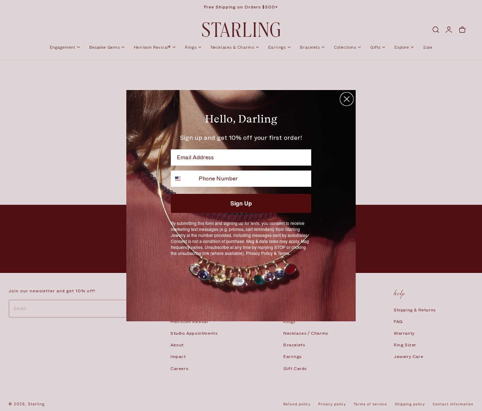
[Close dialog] (347, 99)
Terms (283, 253)
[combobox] (183, 178)
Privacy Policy (259, 253)
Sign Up (241, 203)
